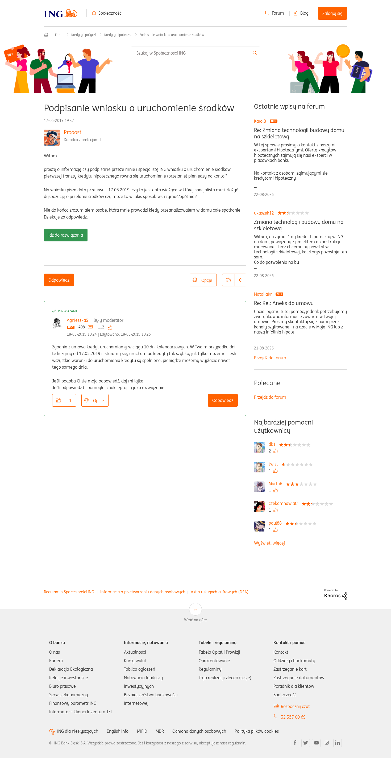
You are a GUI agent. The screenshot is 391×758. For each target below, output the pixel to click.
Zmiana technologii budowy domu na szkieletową (298, 225)
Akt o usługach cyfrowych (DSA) (219, 591)
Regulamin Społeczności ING (69, 591)
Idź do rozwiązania (65, 235)
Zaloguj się (332, 13)
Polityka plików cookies (257, 731)
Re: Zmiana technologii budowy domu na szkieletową (299, 133)
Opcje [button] (206, 280)
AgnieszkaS (77, 320)
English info (117, 731)
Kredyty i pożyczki (84, 35)
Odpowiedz (58, 280)
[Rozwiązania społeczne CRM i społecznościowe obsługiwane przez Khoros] (336, 594)
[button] (228, 280)
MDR (160, 731)
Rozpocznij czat (295, 706)
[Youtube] (316, 743)
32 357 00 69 (293, 717)
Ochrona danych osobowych (199, 731)
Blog (304, 13)
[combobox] (195, 53)
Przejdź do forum (270, 357)
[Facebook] (295, 743)
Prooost (72, 132)
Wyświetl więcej (269, 543)
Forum (278, 13)
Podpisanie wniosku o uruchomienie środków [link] (171, 35)
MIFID (142, 731)
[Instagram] (327, 743)
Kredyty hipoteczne (118, 35)
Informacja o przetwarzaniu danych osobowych (142, 591)
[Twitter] (305, 743)
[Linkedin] (337, 743)
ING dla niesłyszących (77, 731)
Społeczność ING (46, 34)
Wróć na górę (195, 619)
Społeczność (110, 13)
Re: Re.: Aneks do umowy (284, 303)
